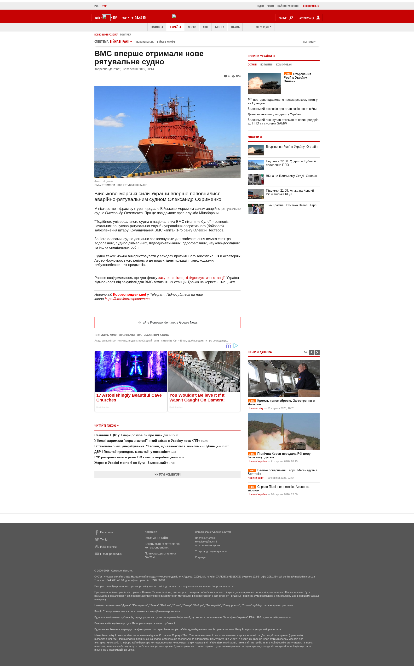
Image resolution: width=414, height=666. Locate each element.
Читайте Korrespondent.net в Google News (168, 322)
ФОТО (270, 6)
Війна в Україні (166, 41)
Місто (192, 27)
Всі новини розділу (106, 34)
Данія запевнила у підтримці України (274, 114)
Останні (252, 64)
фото (113, 334)
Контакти (151, 532)
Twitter (104, 539)
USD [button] (124, 17)
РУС (96, 6)
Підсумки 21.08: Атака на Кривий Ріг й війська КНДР (290, 192)
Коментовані (284, 64)
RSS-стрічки (108, 546)
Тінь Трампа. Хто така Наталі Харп (291, 205)
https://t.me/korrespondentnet (127, 299)
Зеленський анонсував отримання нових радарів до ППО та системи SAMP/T (283, 121)
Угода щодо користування (211, 551)
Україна (175, 27)
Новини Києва (145, 41)
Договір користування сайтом (213, 531)
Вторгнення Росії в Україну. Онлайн (297, 77)
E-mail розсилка (111, 554)
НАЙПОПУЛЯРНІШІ (288, 6)
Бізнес (219, 27)
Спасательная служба (156, 334)
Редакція (200, 557)
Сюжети (253, 137)
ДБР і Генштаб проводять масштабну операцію (135, 452)
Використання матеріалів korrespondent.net (162, 545)
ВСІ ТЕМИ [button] (308, 41)
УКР (104, 6)
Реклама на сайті (156, 538)
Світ (205, 27)
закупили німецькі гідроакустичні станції (191, 278)
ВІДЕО (260, 6)
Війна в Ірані (142, 41)
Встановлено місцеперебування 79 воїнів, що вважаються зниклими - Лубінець (161, 446)
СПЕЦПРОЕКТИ (311, 6)
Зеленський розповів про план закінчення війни (282, 109)
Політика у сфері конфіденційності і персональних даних (207, 541)
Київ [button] (97, 18)
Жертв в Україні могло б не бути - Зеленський (134, 463)
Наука (235, 27)
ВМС (139, 334)
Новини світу (256, 408)
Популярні (266, 64)
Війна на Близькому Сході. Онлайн (291, 176)
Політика (125, 34)
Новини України (260, 56)
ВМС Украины (127, 334)
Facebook (106, 532)
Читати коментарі (168, 474)
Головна (157, 27)
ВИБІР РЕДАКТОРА (260, 352)
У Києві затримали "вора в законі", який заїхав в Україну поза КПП (151, 440)
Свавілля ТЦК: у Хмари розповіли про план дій (136, 435)
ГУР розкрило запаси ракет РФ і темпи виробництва (139, 457)
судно (104, 334)
